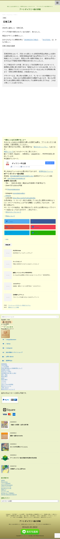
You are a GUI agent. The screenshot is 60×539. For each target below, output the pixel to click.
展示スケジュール (6, 386)
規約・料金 (4, 374)
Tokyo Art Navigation (7, 485)
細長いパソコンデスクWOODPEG (22, 272)
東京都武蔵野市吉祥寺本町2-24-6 (22, 176)
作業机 (6, 239)
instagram (4, 363)
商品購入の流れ (5, 370)
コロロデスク (16, 283)
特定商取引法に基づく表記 (8, 373)
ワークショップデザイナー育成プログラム (19, 305)
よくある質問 (5, 366)
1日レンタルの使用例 (7, 384)
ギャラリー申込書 (19, 163)
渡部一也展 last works (16, 435)
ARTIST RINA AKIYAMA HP (9, 494)
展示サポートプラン (41, 147)
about (2, 378)
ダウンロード (49, 163)
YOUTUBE (4, 365)
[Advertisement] (15, 101)
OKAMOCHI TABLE (31, 39)
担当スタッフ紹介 (6, 371)
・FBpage (7, 195)
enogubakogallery (19, 193)
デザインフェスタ (6, 486)
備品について (8, 151)
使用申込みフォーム (46, 171)
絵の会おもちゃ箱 (6, 488)
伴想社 (3, 480)
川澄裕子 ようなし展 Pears (17, 469)
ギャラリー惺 (5, 491)
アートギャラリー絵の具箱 (30, 9)
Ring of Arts (4, 482)
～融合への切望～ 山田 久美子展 (19, 424)
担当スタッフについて (13, 212)
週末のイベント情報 (13, 307)
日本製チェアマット (18, 294)
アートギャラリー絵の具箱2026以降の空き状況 (23, 457)
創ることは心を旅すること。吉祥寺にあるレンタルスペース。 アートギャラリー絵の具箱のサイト (30, 524)
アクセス (3, 381)
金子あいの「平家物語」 (8, 493)
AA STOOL (46, 39)
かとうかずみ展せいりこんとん (19, 446)
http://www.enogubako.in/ (16, 178)
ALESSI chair (17, 250)
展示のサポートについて (8, 389)
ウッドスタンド (17, 261)
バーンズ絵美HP (5, 483)
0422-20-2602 (30, 527)
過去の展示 (4, 376)
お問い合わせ (5, 387)
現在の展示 (4, 379)
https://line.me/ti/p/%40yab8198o (24, 198)
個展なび (3, 490)
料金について (10, 216)
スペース (3, 382)
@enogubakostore (13, 189)
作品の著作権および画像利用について (11, 368)
